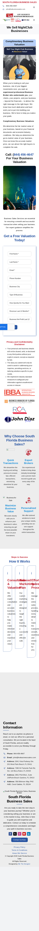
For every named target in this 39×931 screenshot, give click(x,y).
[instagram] (19, 834)
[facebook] (10, 834)
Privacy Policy (19, 847)
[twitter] (15, 834)
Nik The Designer (24, 864)
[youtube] (24, 834)
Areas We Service (19, 853)
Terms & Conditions (19, 850)
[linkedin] (28, 834)
